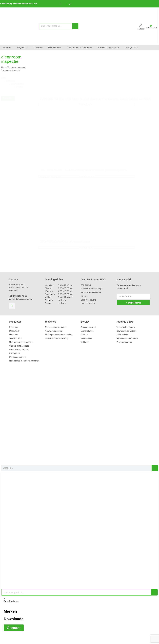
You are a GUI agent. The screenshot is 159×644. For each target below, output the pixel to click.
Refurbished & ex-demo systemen (24, 361)
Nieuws (84, 296)
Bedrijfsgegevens (88, 300)
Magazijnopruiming (17, 357)
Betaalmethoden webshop (56, 338)
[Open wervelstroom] (63, 47)
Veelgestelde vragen (126, 327)
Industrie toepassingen (91, 292)
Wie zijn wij (86, 285)
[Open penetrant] (13, 47)
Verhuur (84, 335)
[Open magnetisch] (29, 47)
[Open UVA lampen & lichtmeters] (94, 47)
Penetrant (13, 327)
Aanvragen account (53, 331)
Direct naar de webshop (55, 327)
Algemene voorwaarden (127, 338)
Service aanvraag (88, 327)
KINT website (122, 335)
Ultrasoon (13, 335)
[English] (153, 3)
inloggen (141, 29)
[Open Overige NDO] (139, 47)
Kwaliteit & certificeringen (92, 289)
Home (4, 67)
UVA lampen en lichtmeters (21, 342)
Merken (10, 611)
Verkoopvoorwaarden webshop (59, 335)
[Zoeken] (75, 26)
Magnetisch (14, 331)
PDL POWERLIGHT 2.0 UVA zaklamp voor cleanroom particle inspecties (83, 170)
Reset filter (8, 98)
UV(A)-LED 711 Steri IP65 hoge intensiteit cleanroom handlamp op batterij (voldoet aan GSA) (95, 98)
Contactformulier (88, 304)
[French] (156, 3)
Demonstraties (87, 331)
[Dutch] (149, 3)
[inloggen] (140, 25)
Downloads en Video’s (127, 331)
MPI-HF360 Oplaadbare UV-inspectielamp (65, 241)
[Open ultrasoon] (44, 47)
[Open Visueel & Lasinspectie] (121, 47)
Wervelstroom (15, 338)
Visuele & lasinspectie (19, 346)
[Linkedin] (12, 306)
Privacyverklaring (124, 342)
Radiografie (14, 353)
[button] (19, 80)
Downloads (13, 619)
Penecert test (86, 338)
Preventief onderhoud (18, 350)
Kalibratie (85, 342)
